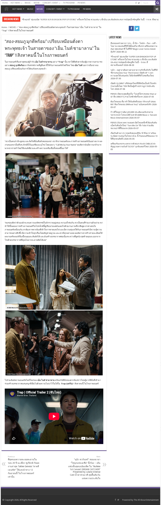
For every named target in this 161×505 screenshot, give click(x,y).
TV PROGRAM (69, 3)
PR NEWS (81, 3)
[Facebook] (136, 3)
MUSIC (28, 3)
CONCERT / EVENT (50, 3)
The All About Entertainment (146, 500)
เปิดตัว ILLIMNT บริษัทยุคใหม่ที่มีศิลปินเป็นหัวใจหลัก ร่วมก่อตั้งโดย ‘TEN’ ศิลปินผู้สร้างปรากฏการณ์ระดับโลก (133, 86)
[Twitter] (139, 3)
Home (5, 3)
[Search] (157, 2)
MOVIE (36, 3)
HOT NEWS (15, 3)
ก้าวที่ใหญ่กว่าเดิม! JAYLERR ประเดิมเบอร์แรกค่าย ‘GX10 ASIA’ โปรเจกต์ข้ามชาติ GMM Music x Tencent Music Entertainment (134, 115)
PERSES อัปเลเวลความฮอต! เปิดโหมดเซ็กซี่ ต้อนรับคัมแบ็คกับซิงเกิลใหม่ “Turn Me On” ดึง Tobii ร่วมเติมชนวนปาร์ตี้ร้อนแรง (134, 125)
